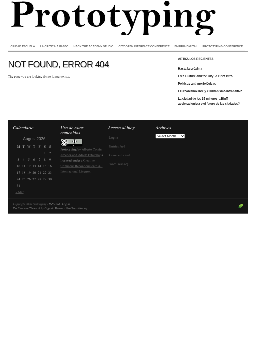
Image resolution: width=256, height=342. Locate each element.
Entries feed (117, 146)
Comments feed (119, 155)
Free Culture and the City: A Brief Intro (205, 76)
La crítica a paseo (54, 46)
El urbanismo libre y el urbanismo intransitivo (210, 91)
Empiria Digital (186, 46)
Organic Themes (53, 208)
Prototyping (128, 17)
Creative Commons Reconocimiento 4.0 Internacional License (81, 166)
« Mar (20, 192)
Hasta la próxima (190, 68)
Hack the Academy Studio (94, 46)
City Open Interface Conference (144, 46)
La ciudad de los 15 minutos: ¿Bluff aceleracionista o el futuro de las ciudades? (209, 101)
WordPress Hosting (76, 208)
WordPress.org (118, 163)
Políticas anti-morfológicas (197, 83)
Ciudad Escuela (22, 46)
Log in (113, 137)
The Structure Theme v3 (26, 208)
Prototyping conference (222, 46)
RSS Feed (54, 204)
